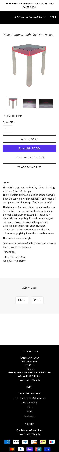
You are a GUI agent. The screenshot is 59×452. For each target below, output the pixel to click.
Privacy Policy (29, 402)
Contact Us (29, 416)
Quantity (7, 122)
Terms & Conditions (29, 393)
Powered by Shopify (29, 379)
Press (29, 411)
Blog (29, 406)
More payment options (30, 157)
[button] (29, 167)
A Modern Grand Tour (29, 17)
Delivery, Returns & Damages (30, 397)
